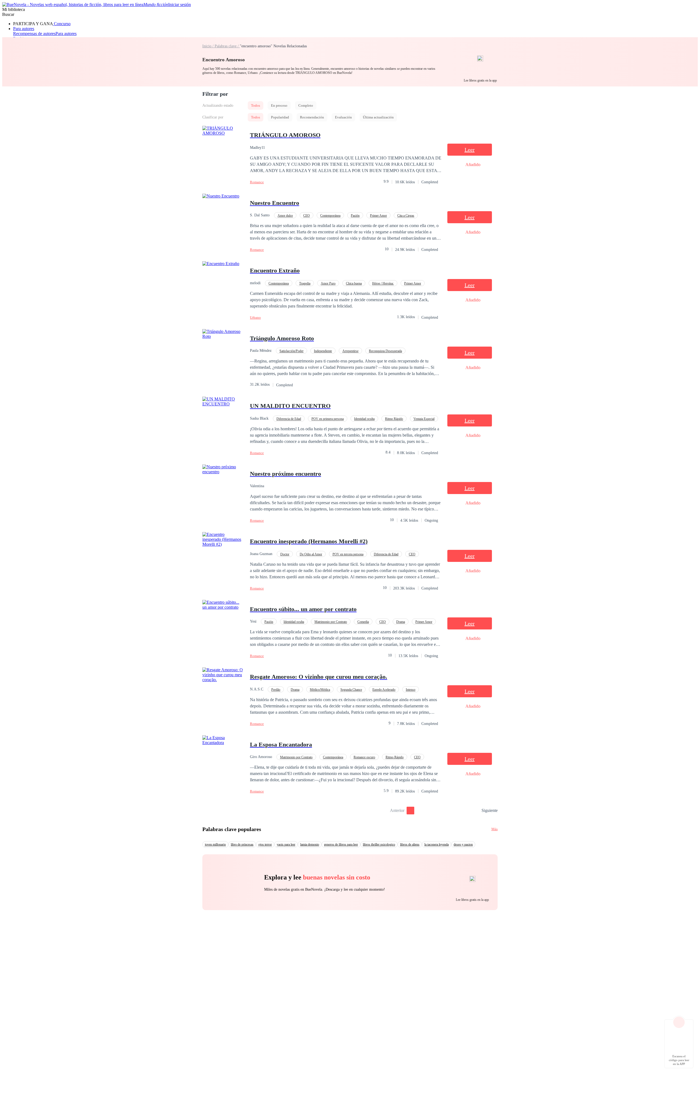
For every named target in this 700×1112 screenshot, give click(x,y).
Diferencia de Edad (288, 419)
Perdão (275, 690)
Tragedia (304, 283)
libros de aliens (409, 844)
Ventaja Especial (423, 419)
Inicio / (208, 46)
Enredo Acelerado (383, 690)
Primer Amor (378, 215)
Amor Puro (328, 283)
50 (475, 810)
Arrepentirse (350, 351)
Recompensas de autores (34, 33)
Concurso (62, 23)
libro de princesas (242, 844)
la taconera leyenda (436, 844)
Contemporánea (330, 215)
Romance (257, 182)
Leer (470, 150)
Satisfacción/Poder (291, 351)
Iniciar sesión (179, 4)
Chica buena (354, 283)
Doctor (284, 554)
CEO (306, 215)
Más (494, 829)
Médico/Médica (320, 690)
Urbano (255, 317)
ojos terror (265, 844)
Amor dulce (285, 215)
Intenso (410, 690)
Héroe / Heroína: (383, 283)
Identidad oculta (364, 419)
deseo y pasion (463, 844)
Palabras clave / (227, 46)
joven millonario (215, 844)
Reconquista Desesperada (385, 351)
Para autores (23, 28)
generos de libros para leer (341, 844)
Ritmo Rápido (394, 419)
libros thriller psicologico (379, 844)
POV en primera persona (327, 419)
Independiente (323, 351)
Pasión (355, 215)
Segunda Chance (351, 690)
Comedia (363, 622)
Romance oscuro (364, 757)
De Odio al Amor (311, 554)
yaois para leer (286, 844)
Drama (400, 622)
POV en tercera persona (347, 554)
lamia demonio (309, 844)
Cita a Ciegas (405, 215)
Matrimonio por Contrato (330, 622)
